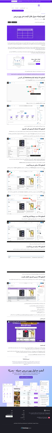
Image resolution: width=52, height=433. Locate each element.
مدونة (23, 412)
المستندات (23, 414)
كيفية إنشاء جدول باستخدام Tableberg (25, 162)
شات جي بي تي (13, 22)
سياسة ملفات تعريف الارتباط (22, 423)
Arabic (9, 416)
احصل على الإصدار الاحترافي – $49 (18, 10)
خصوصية (34, 423)
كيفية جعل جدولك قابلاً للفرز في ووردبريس (34, 354)
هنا (11, 74)
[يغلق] (51, 1)
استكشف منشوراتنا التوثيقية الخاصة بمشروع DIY (25, 314)
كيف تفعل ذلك (43, 13)
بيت (26, 7)
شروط (37, 423)
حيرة (8, 22)
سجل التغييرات (22, 417)
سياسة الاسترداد (30, 423)
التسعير (12, 412)
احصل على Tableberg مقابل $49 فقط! (26, 377)
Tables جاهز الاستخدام (9, 414)
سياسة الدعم (16, 423)
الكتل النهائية (38, 417)
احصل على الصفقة (14, 1)
